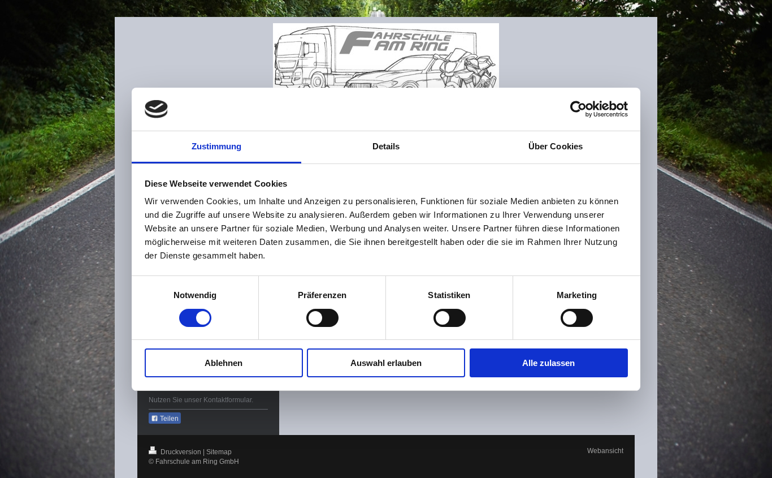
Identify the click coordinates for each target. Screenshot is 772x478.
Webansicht (605, 451)
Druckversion (181, 452)
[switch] (322, 318)
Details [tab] (386, 146)
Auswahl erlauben (386, 363)
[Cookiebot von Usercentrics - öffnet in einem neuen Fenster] (578, 109)
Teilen (168, 419)
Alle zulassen (548, 363)
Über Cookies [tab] (555, 146)
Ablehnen (223, 363)
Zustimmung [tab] (217, 146)
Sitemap (219, 452)
